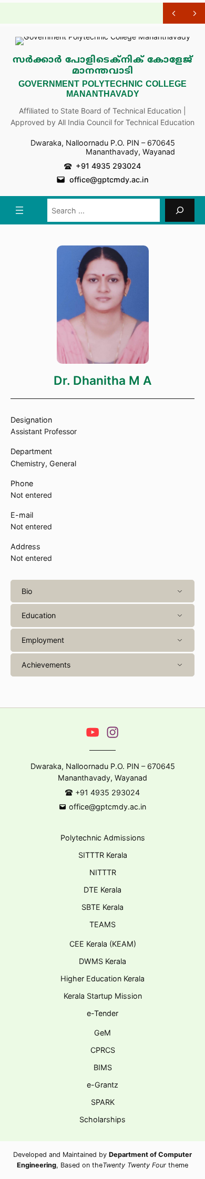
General (62, 463)
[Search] (179, 210)
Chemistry (28, 463)
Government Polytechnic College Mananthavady (102, 89)
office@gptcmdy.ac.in (109, 179)
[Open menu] (19, 210)
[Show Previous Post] (173, 13)
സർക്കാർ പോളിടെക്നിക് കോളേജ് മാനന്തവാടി (103, 66)
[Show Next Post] (194, 13)
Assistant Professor (44, 431)
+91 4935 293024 (108, 165)
